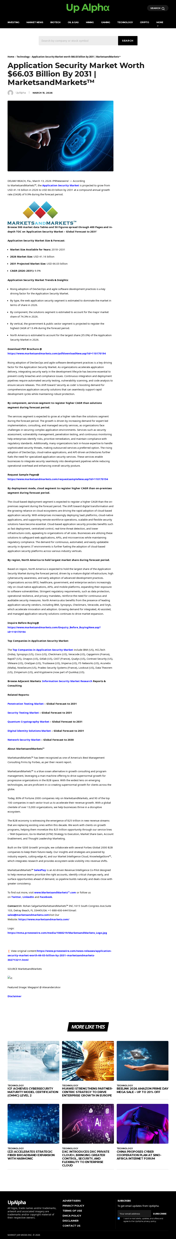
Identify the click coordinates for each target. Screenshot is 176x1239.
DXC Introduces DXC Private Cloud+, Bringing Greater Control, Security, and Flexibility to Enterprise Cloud (85, 1158)
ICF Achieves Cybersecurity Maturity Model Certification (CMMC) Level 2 (33, 1092)
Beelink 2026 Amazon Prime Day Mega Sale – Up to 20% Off (142, 1090)
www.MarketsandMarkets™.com (55, 892)
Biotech (55, 22)
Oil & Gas (73, 22)
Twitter (16, 897)
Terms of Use (72, 1210)
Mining (90, 22)
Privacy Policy (73, 1205)
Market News (34, 22)
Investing (13, 22)
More (159, 22)
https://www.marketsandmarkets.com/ (43, 919)
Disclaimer (14, 996)
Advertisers (72, 1200)
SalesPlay (40, 870)
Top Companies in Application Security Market (43, 649)
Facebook (46, 897)
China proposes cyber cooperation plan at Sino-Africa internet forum (139, 1155)
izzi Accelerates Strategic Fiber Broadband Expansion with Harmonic (31, 1155)
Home (11, 56)
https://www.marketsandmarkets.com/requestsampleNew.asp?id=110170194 (58, 479)
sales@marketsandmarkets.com (28, 914)
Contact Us (71, 1225)
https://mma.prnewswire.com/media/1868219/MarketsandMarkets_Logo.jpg (57, 932)
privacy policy (150, 1221)
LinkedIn (28, 897)
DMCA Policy (72, 1215)
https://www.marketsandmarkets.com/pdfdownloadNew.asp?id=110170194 (57, 353)
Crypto (144, 22)
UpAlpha (21, 92)
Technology (125, 22)
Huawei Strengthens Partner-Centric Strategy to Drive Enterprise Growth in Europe (87, 1092)
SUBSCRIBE (159, 1213)
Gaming (105, 22)
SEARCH (155, 8)
